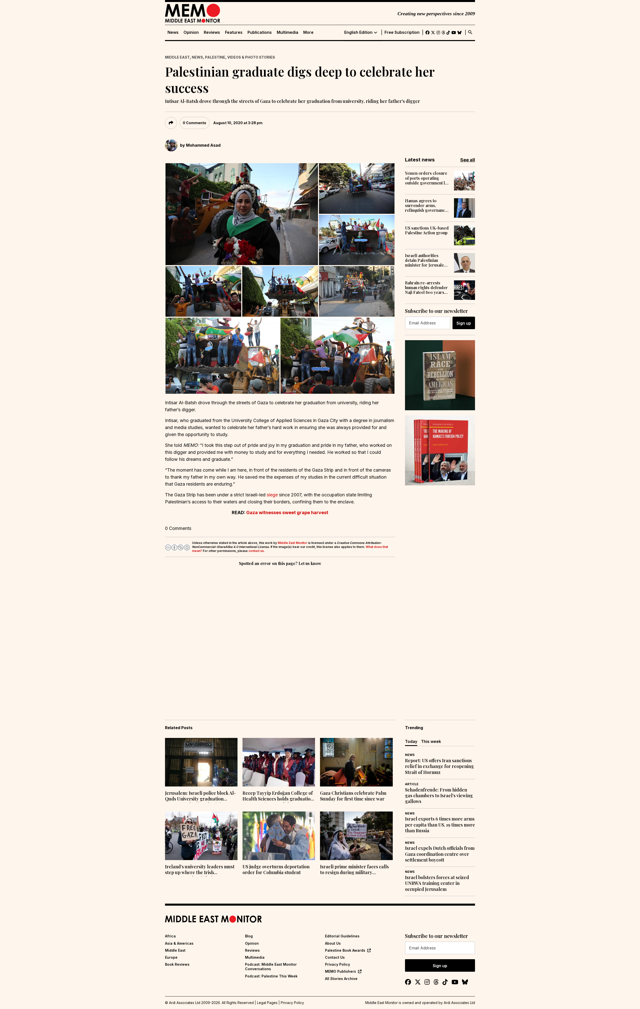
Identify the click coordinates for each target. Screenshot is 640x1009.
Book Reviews (177, 964)
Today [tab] (411, 741)
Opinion (191, 32)
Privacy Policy (337, 964)
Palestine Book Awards (345, 950)
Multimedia (287, 32)
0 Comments (194, 123)
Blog (249, 936)
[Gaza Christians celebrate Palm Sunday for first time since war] (356, 762)
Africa (170, 936)
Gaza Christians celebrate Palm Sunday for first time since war (353, 796)
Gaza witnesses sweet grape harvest (287, 512)
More (308, 32)
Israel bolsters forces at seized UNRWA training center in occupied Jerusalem (437, 883)
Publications (260, 32)
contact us (256, 551)
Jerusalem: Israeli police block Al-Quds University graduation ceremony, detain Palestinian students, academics (200, 796)
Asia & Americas (179, 943)
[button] (241, 214)
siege (273, 494)
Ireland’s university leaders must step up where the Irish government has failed (199, 870)
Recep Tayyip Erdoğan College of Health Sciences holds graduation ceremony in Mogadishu (277, 796)
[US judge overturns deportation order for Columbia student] (278, 836)
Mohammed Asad (203, 145)
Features (233, 32)
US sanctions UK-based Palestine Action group (427, 230)
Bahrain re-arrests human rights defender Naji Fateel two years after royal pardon (426, 287)
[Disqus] (280, 635)
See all (467, 159)
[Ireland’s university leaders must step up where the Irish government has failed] (201, 836)
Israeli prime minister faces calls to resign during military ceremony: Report (354, 870)
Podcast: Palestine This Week (271, 976)
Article (411, 784)
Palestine (215, 57)
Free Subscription (402, 32)
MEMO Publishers (340, 971)
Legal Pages (267, 1002)
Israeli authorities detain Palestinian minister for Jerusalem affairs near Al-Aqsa (426, 260)
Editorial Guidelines (342, 936)
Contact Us (335, 957)
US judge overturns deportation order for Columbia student (276, 869)
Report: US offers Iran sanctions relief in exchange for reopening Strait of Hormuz (439, 766)
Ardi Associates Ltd (459, 1002)
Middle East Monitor (292, 543)
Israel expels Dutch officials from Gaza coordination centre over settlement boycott (439, 854)
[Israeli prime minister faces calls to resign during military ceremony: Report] (356, 836)
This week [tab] (431, 741)
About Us (333, 943)
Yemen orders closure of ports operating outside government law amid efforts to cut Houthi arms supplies (427, 178)
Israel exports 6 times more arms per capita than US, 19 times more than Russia (440, 825)
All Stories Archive (341, 978)
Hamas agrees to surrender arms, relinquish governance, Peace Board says (426, 205)
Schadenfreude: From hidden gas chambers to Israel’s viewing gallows (439, 795)
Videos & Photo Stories (251, 57)
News (173, 32)
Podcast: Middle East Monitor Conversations (271, 966)
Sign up (463, 323)
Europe (171, 957)
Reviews (212, 32)
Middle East (177, 57)
